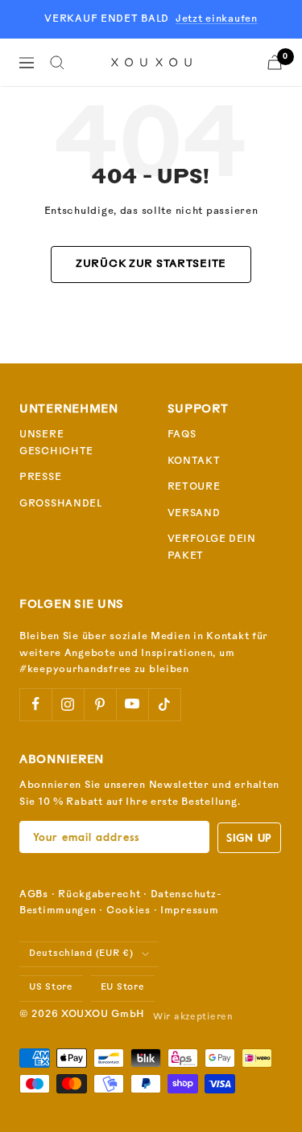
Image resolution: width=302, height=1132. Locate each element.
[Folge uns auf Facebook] (35, 704)
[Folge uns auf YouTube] (132, 704)
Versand (194, 514)
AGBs (33, 895)
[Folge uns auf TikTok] (164, 704)
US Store (51, 987)
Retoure (194, 487)
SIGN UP (249, 837)
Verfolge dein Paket (212, 548)
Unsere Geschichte (56, 443)
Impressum (189, 911)
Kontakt (194, 461)
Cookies (128, 911)
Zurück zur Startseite (151, 264)
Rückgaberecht (99, 895)
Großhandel (60, 504)
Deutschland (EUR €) (81, 953)
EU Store (123, 987)
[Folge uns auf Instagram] (68, 704)
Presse (40, 477)
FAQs (182, 435)
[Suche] (57, 62)
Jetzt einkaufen (217, 19)
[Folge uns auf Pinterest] (100, 704)
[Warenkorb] (275, 62)
